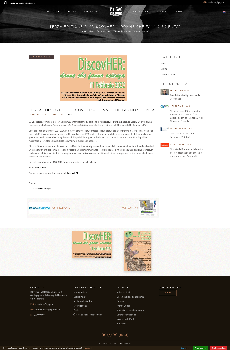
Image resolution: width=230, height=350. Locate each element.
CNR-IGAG (127, 343)
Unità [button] (70, 12)
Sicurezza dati (80, 305)
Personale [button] (140, 12)
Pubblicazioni (123, 292)
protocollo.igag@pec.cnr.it (47, 309)
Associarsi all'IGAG (125, 319)
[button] (104, 335)
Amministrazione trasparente (131, 310)
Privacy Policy (80, 292)
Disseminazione (168, 74)
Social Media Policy (82, 301)
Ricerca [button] (161, 12)
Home (83, 31)
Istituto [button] (52, 12)
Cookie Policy (79, 296)
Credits (76, 310)
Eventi (70, 115)
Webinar (120, 301)
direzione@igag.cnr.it (216, 2)
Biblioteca (121, 323)
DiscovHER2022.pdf (42, 188)
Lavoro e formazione (126, 314)
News (91, 31)
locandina (43, 167)
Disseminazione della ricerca (130, 296)
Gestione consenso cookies (89, 314)
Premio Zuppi (123, 305)
